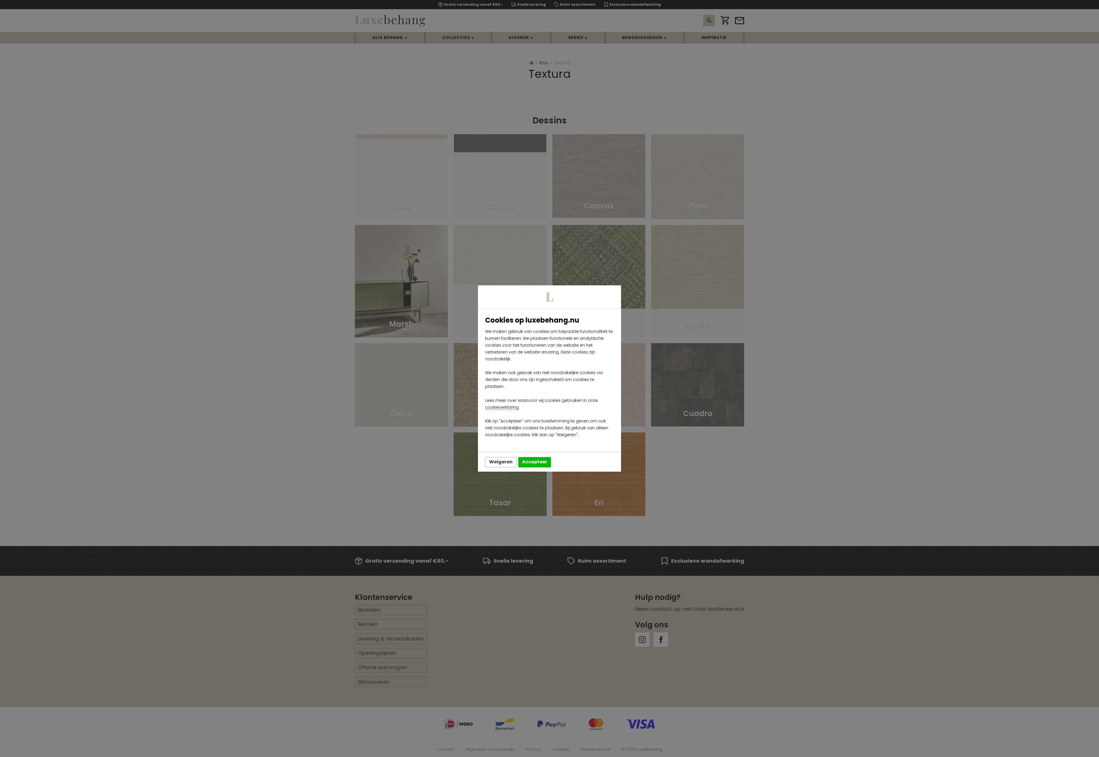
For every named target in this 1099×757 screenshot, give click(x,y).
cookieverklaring (502, 407)
